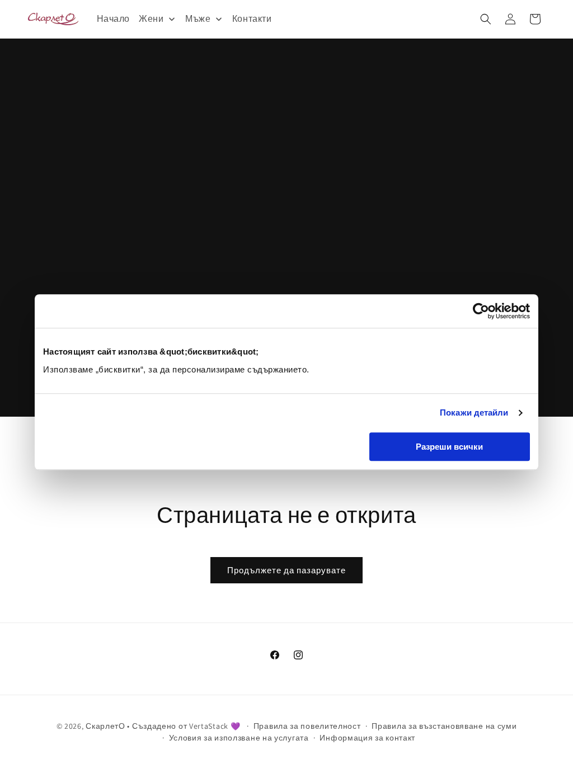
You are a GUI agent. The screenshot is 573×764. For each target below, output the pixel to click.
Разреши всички (449, 446)
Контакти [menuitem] (252, 19)
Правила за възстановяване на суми (444, 726)
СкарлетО (105, 726)
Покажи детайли (474, 412)
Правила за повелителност (307, 726)
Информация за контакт (367, 738)
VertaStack (208, 726)
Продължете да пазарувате (286, 570)
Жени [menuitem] (151, 19)
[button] (485, 19)
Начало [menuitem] (113, 19)
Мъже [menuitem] (197, 19)
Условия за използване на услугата (239, 738)
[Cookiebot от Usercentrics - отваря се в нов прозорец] (481, 311)
